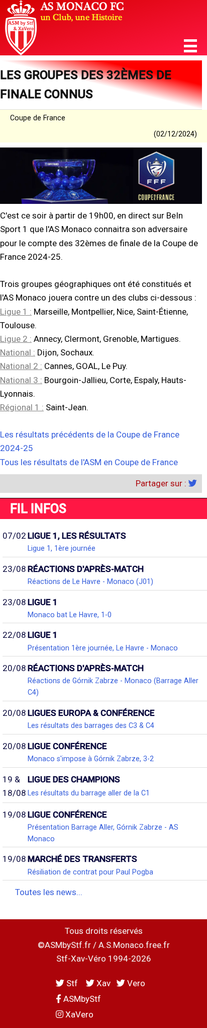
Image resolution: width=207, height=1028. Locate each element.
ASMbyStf (81, 999)
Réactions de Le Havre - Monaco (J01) (90, 581)
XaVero (78, 1014)
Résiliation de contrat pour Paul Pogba (90, 872)
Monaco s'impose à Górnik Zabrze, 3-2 (91, 759)
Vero (135, 983)
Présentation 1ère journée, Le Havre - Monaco (103, 648)
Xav (102, 983)
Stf (72, 983)
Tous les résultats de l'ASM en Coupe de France (89, 462)
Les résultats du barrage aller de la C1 (89, 793)
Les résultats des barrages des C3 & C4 (91, 725)
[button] (190, 46)
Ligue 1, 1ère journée (61, 548)
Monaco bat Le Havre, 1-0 (70, 615)
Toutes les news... (48, 892)
